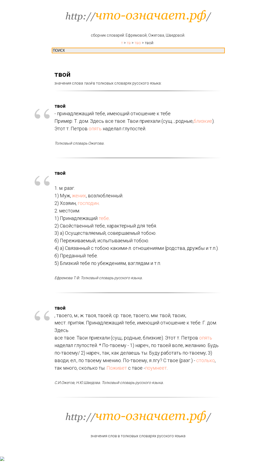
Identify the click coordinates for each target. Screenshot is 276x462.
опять (95, 128)
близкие (203, 121)
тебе (104, 218)
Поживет (116, 368)
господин (88, 203)
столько (205, 360)
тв (129, 43)
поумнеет (156, 368)
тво (137, 43)
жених (79, 195)
